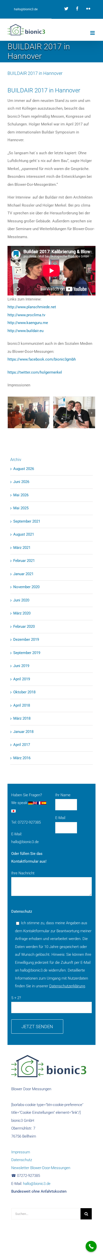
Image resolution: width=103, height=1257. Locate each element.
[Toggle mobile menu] (93, 33)
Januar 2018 (23, 731)
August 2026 (23, 468)
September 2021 (26, 521)
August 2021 (23, 534)
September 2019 (26, 653)
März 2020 (21, 613)
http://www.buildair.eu (26, 331)
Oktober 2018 (24, 692)
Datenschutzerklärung (67, 986)
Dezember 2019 (26, 639)
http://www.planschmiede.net (32, 307)
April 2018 (21, 705)
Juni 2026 (21, 482)
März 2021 (21, 547)
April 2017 (21, 744)
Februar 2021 (24, 560)
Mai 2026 (20, 495)
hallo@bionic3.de (26, 9)
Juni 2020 (21, 600)
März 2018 (21, 718)
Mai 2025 (20, 508)
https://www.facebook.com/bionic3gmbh (42, 359)
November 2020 (26, 587)
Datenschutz (21, 1160)
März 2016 (21, 758)
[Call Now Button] (91, 1246)
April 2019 (21, 679)
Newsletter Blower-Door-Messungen (40, 1168)
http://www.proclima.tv (26, 315)
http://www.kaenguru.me (28, 323)
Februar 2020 (24, 626)
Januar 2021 (23, 574)
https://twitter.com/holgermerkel (35, 372)
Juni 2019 (21, 666)
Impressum (20, 1152)
